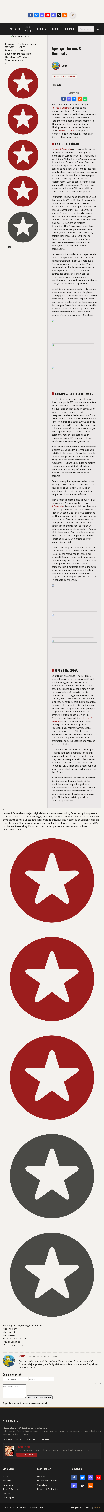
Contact (19, 1439)
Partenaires (44, 1439)
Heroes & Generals (61, 107)
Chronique (70, 29)
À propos (8, 1439)
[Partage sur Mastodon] (69, 99)
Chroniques (8, 1497)
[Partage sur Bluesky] (74, 99)
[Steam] (59, 15)
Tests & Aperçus (11, 1489)
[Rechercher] (98, 29)
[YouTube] (47, 15)
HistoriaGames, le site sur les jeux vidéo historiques (52, 6)
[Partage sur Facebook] (63, 99)
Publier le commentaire (39, 1397)
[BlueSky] (82, 1477)
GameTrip (42, 1484)
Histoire (55, 29)
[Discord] (53, 15)
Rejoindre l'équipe (26, 1455)
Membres (31, 1439)
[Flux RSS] (64, 15)
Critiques (41, 29)
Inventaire (8, 1484)
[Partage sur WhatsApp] (85, 99)
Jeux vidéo (28, 29)
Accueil (6, 1476)
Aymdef (97, 1507)
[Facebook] (30, 15)
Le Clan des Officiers (47, 1480)
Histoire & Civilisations (48, 1489)
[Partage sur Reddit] (80, 99)
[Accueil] (5, 29)
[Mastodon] (42, 15)
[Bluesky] (36, 15)
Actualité (15, 29)
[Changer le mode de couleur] (73, 15)
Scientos (41, 1476)
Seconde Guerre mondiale (64, 76)
